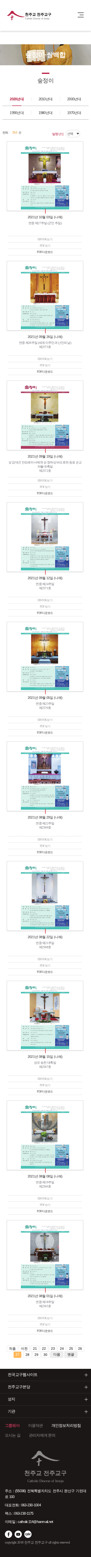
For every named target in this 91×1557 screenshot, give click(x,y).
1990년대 (17, 113)
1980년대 (46, 113)
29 (36, 1355)
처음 (12, 1348)
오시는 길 (12, 1435)
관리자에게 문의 (42, 1435)
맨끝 (70, 1354)
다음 (56, 1354)
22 (44, 1348)
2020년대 (17, 99)
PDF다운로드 (45, 252)
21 (35, 1348)
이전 (24, 1348)
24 (62, 1348)
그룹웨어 (12, 1425)
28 (27, 1355)
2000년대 (74, 99)
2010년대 (46, 99)
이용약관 (35, 1425)
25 (71, 1348)
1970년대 (74, 113)
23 (53, 1348)
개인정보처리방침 (66, 1425)
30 (45, 1355)
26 (80, 1348)
